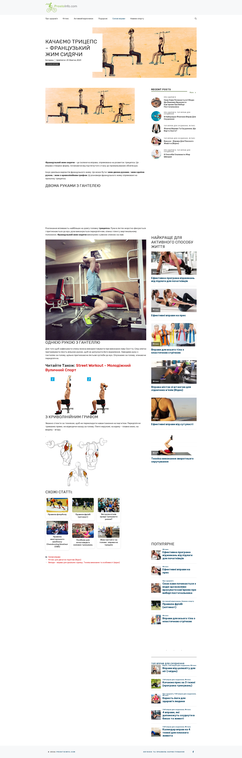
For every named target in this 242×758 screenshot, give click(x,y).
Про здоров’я (51, 18)
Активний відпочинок (83, 18)
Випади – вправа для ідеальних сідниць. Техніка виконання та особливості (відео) (84, 562)
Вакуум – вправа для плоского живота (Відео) (178, 142)
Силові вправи (118, 18)
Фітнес (66, 18)
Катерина (49, 60)
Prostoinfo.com (65, 752)
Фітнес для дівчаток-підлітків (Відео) (64, 560)
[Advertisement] (95, 142)
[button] (195, 18)
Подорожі (102, 18)
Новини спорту (137, 18)
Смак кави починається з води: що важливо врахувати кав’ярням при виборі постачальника (179, 103)
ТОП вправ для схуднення (167, 663)
